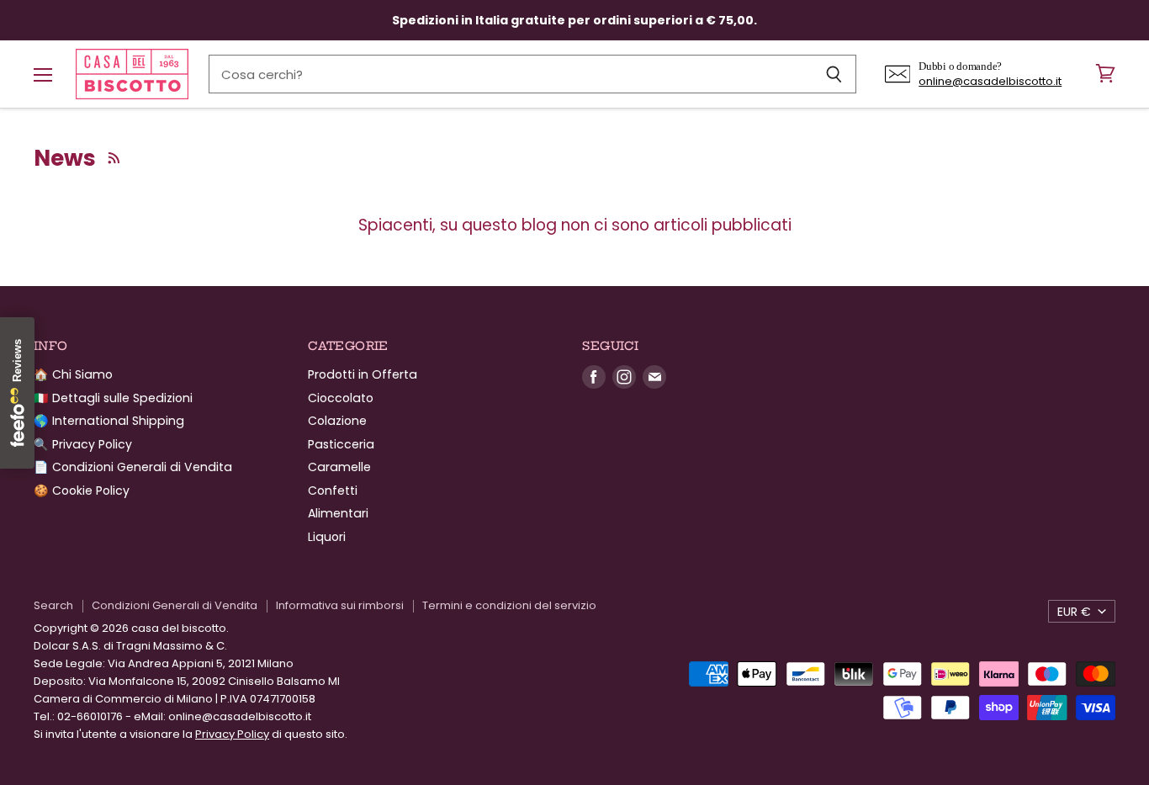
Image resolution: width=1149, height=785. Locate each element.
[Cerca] (834, 74)
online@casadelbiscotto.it (990, 81)
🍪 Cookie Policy (82, 490)
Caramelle (339, 467)
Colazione (337, 420)
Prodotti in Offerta (362, 374)
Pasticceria (341, 444)
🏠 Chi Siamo (73, 374)
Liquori (327, 536)
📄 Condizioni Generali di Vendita (133, 467)
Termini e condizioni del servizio (509, 605)
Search (53, 605)
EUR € (1074, 611)
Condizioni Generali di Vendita (174, 605)
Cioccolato (340, 398)
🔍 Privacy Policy (83, 444)
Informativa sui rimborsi (340, 605)
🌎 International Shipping (109, 420)
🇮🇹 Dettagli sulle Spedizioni (113, 398)
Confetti (332, 490)
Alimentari (338, 513)
